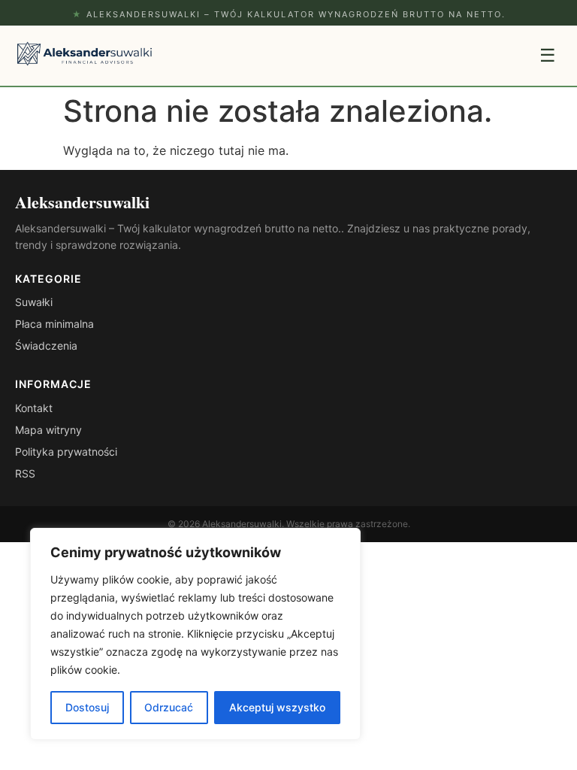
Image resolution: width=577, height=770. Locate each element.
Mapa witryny (48, 429)
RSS (25, 473)
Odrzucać (168, 707)
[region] (195, 634)
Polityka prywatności (66, 451)
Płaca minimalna (54, 323)
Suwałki (34, 302)
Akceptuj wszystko (277, 707)
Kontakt (34, 408)
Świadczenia (46, 345)
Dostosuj (87, 707)
